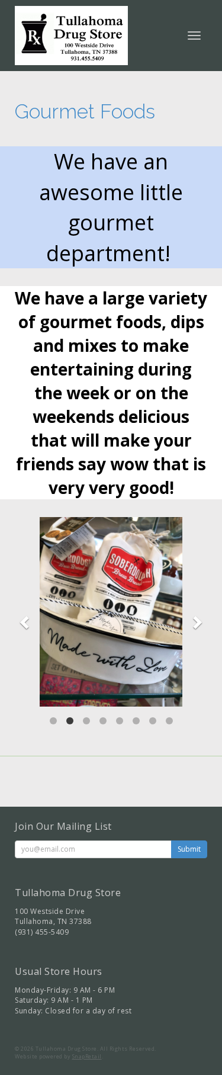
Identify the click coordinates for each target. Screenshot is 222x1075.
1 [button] (53, 720)
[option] (111, 612)
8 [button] (169, 720)
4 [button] (103, 720)
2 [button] (69, 720)
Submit (189, 849)
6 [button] (136, 720)
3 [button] (86, 720)
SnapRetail (87, 1056)
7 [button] (152, 720)
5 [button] (119, 720)
